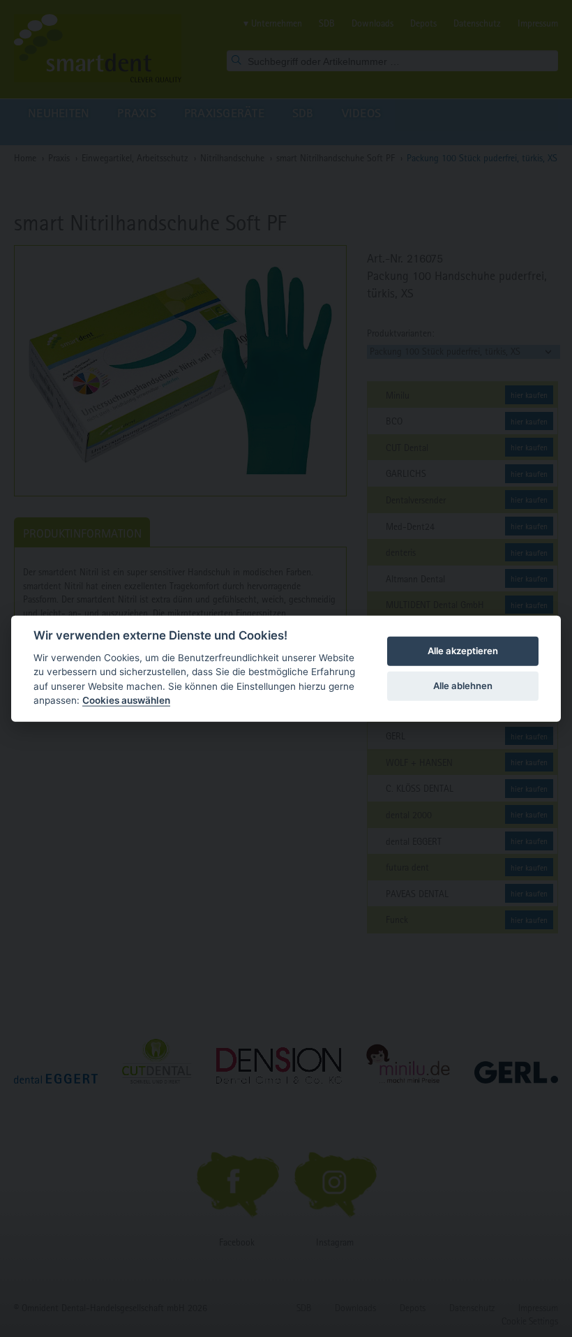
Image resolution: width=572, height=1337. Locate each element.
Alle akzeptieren (463, 650)
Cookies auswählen (126, 700)
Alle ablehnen (462, 685)
